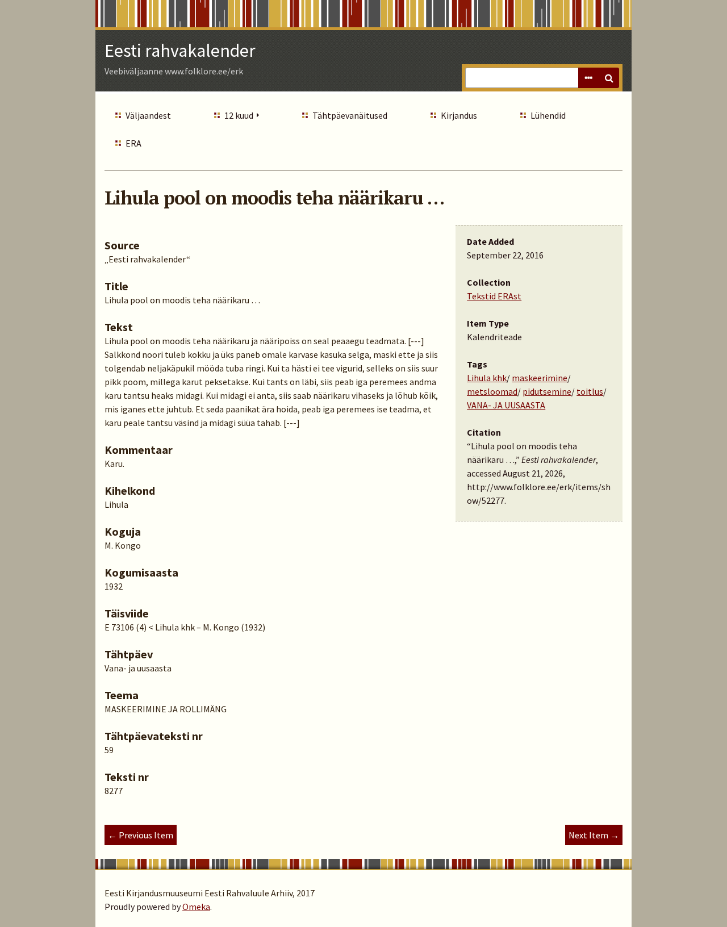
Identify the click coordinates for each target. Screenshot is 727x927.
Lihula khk (487, 377)
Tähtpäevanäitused (349, 115)
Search (609, 78)
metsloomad (492, 391)
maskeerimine (539, 377)
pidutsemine (547, 391)
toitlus (589, 391)
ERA (133, 143)
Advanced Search (588, 78)
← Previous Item (140, 835)
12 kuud (238, 115)
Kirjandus (459, 115)
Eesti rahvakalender (180, 50)
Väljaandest (148, 115)
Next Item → (594, 835)
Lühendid (548, 115)
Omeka (196, 906)
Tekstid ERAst (494, 296)
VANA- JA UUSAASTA (506, 405)
